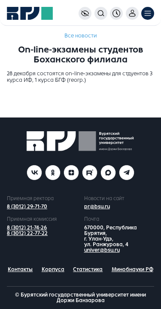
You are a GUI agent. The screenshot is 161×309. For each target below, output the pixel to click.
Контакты (20, 269)
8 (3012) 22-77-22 (27, 233)
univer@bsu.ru (102, 250)
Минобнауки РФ (132, 269)
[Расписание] (116, 13)
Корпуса (53, 269)
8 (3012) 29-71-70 (27, 206)
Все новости (80, 36)
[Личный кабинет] (132, 13)
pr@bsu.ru (97, 206)
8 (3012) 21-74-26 (27, 227)
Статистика (88, 269)
